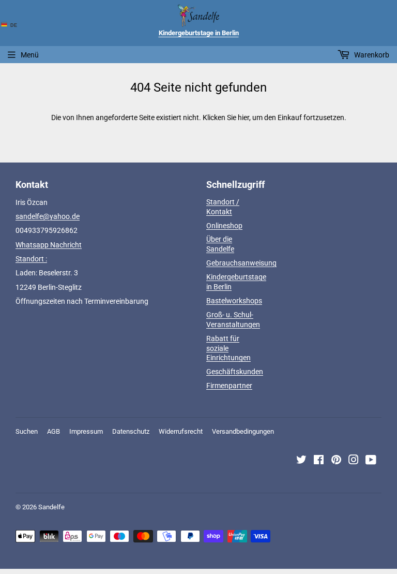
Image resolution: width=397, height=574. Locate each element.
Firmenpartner (229, 385)
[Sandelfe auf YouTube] (370, 461)
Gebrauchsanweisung (241, 263)
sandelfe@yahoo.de (48, 216)
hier (243, 117)
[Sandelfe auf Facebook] (318, 461)
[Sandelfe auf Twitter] (301, 461)
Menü (30, 55)
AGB (53, 431)
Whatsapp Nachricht (49, 245)
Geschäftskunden (234, 371)
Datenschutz (130, 431)
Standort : (31, 259)
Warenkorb (371, 55)
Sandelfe (51, 507)
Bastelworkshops (234, 301)
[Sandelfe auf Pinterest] (336, 461)
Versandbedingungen (243, 431)
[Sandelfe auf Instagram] (353, 461)
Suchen (27, 431)
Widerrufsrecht (181, 431)
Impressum (86, 431)
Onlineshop (224, 226)
